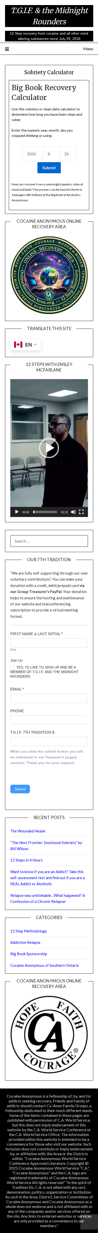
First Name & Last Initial (36, 634)
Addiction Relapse (25, 942)
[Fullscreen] (81, 511)
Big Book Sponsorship (28, 953)
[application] (49, 448)
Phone (17, 711)
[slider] (45, 512)
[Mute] (73, 511)
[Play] (16, 511)
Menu (88, 48)
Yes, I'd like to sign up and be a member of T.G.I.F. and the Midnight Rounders (44, 671)
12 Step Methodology (28, 931)
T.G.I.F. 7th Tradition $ (32, 732)
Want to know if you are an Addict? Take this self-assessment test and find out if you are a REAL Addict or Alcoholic (47, 877)
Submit (20, 789)
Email (17, 689)
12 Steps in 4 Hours (26, 860)
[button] (49, 448)
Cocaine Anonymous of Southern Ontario (44, 965)
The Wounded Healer (28, 831)
